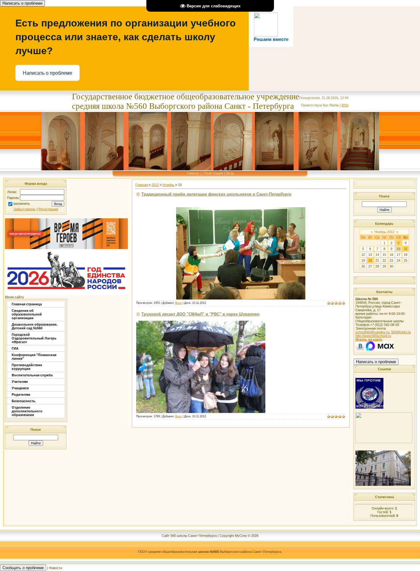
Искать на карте (368, 339)
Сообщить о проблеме (23, 567)
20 (370, 260)
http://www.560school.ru (373, 336)
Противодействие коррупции (27, 367)
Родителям (21, 394)
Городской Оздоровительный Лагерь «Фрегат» (34, 338)
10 (398, 249)
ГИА (15, 348)
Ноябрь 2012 (384, 232)
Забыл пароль (25, 209)
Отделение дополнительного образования (27, 411)
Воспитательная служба (32, 375)
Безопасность (23, 401)
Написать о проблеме (22, 3)
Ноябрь (168, 185)
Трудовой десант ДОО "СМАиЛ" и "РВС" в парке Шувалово (200, 314)
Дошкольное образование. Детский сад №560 (34, 326)
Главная (192, 173)
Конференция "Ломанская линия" (34, 356)
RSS (345, 105)
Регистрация (213, 173)
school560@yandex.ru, (372, 332)
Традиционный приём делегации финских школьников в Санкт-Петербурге (216, 194)
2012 (155, 185)
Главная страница (27, 304)
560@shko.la (401, 332)
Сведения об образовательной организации (27, 314)
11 (405, 249)
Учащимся (20, 388)
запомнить (21, 204)
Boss (178, 302)
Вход (230, 173)
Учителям (20, 381)
